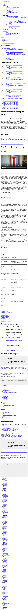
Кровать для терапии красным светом (17, 17)
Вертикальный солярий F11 (14, 329)
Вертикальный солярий (14, 26)
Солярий (11, 27)
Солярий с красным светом (7, 312)
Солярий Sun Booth (5, 317)
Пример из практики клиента (10, 392)
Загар (2, 439)
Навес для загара (12, 28)
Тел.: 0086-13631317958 (8, 428)
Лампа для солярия (11, 436)
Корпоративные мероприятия (13, 33)
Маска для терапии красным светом (17, 20)
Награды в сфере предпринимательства (12, 413)
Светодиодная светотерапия (18, 437)
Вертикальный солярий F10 (14, 340)
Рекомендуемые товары (6, 435)
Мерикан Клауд (9, 10)
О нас (4, 5)
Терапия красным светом (12, 16)
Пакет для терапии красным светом (17, 21)
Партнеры (8, 11)
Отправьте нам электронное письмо (9, 144)
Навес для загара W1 (12, 350)
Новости (5, 31)
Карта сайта (15, 435)
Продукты (5, 15)
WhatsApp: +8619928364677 (9, 430)
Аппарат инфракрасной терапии (11, 437)
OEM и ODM (6, 29)
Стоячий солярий (5, 316)
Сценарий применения (11, 12)
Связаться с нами (7, 34)
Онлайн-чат (20, 144)
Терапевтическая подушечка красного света (16, 54)
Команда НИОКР (10, 8)
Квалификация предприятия (12, 7)
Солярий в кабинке (5, 311)
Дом (4, 4)
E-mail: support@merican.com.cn (10, 429)
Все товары (17, 439)
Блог (7, 32)
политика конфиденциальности (10, 418)
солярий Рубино (4, 315)
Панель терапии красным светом (16, 18)
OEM (4, 391)
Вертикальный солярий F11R (13, 96)
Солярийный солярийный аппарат (14, 24)
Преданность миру (10, 13)
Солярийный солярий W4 (13, 345)
